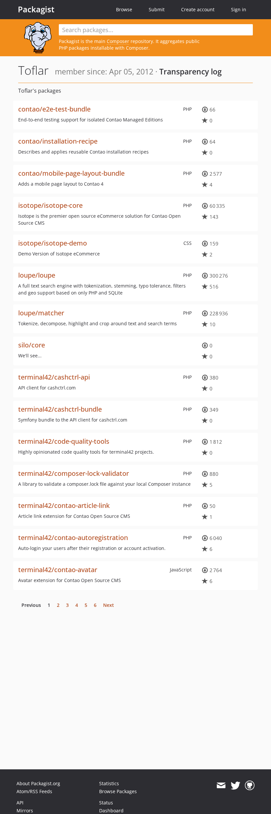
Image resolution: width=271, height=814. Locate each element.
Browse (124, 9)
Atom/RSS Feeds (34, 791)
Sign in (238, 9)
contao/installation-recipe (57, 141)
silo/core (31, 344)
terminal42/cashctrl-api (54, 377)
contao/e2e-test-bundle (54, 109)
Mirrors (25, 810)
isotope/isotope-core (50, 205)
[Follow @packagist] (235, 785)
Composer (118, 41)
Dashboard (111, 810)
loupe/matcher (41, 312)
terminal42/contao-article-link (64, 505)
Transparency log (190, 71)
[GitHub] (249, 785)
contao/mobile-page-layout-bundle (71, 173)
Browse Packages (118, 791)
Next (108, 605)
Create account (197, 9)
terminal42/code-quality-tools (63, 441)
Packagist (36, 9)
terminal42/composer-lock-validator (73, 473)
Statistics (109, 783)
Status (106, 802)
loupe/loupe (36, 275)
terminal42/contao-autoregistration (73, 537)
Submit (157, 9)
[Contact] (221, 785)
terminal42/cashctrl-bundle (60, 409)
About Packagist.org (38, 783)
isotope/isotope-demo (52, 243)
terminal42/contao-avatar (57, 569)
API (20, 802)
